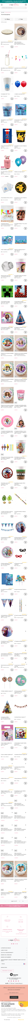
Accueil (2, 12)
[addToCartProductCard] (12, 46)
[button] (14, 992)
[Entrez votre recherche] (25, 8)
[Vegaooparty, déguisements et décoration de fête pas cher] (14, 4)
